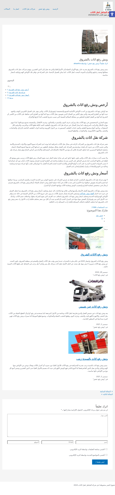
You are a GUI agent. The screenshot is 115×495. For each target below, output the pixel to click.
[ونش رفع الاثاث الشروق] (84, 238)
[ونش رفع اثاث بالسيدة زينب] (88, 342)
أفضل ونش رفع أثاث (87, 193)
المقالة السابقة (106, 391)
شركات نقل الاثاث (28, 9)
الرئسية (55, 9)
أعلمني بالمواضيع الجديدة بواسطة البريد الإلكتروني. (87, 455)
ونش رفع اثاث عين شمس (93, 306)
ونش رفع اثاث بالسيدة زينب (92, 358)
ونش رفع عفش (44, 9)
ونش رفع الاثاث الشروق (94, 254)
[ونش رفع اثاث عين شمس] (88, 290)
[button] (112, 14)
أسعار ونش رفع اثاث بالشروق (19, 95)
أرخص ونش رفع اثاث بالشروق (19, 90)
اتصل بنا (16, 9)
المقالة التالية (107, 394)
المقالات (7, 9)
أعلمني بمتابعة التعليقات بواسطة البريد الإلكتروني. (87, 449)
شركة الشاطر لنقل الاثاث (101, 12)
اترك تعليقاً (104, 63)
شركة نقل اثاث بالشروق (17, 92)
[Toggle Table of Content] (9, 87)
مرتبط (11, 98)
